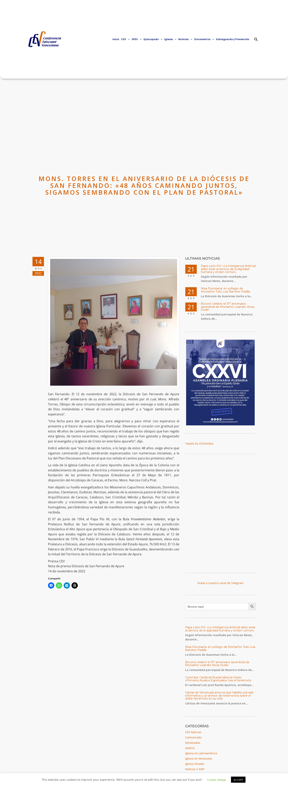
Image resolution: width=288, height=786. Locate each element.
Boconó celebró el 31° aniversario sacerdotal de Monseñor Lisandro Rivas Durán (227, 307)
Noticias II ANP (194, 769)
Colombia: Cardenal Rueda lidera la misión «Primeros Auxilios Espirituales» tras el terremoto (218, 679)
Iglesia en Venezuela (198, 758)
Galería (190, 748)
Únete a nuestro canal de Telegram (220, 583)
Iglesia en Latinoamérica (201, 753)
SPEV (135, 39)
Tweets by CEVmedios (199, 443)
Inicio (115, 39)
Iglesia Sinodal (194, 764)
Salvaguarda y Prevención (232, 39)
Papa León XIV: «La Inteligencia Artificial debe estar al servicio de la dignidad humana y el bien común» (228, 269)
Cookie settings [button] (216, 779)
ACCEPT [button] (238, 779)
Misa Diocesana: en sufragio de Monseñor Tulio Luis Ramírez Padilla (225, 290)
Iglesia (168, 39)
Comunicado (193, 737)
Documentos (202, 39)
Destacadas (192, 743)
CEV (123, 39)
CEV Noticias (193, 732)
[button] (256, 39)
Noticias (183, 39)
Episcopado (151, 39)
